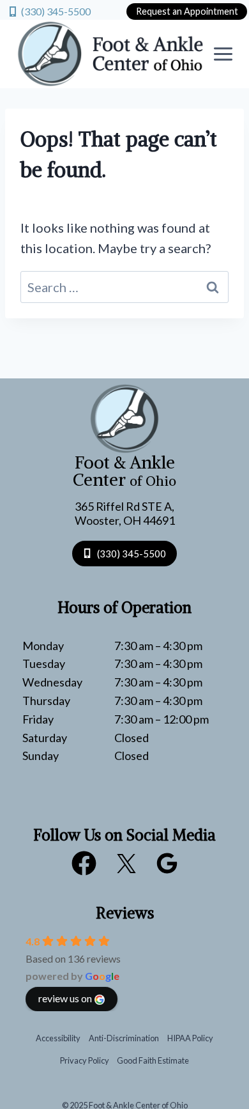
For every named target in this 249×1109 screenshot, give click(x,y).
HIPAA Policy (190, 1038)
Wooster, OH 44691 (125, 520)
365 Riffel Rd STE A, (124, 506)
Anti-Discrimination (124, 1038)
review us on (65, 998)
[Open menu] (223, 53)
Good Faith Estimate (153, 1060)
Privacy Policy (84, 1060)
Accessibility (58, 1038)
